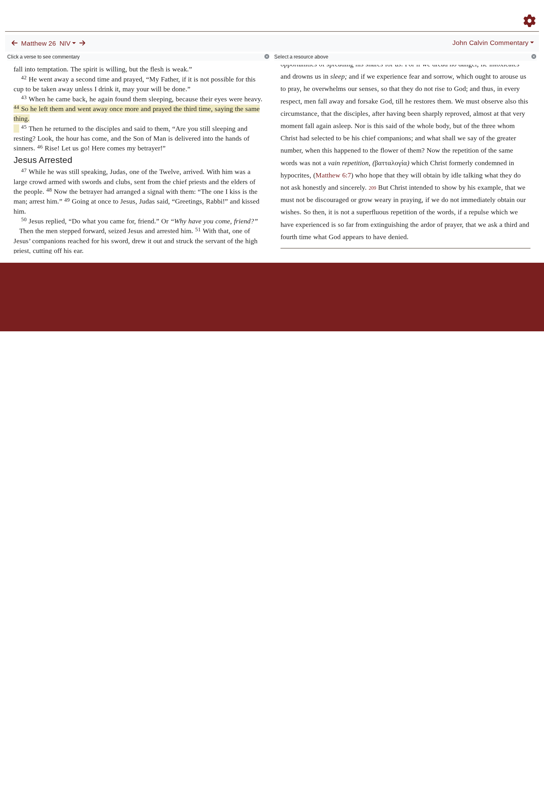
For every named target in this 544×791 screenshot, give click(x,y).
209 (372, 188)
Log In (505, 12)
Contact (314, 284)
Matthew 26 (38, 43)
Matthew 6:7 (333, 175)
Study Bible (479, 12)
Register (526, 12)
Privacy (300, 284)
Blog (455, 12)
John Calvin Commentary (490, 43)
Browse (335, 12)
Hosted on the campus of (240, 313)
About (271, 284)
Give (325, 284)
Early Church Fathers (376, 12)
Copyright (285, 284)
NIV (65, 43)
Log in (219, 284)
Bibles (259, 284)
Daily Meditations (425, 12)
